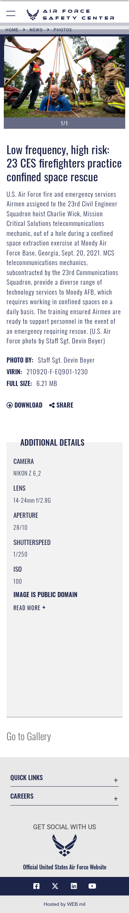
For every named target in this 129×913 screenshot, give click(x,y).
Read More (27, 608)
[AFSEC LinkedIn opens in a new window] (74, 886)
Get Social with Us (64, 827)
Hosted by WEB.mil (64, 904)
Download (27, 404)
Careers (21, 796)
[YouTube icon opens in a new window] (92, 886)
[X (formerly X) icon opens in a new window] (55, 886)
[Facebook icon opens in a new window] (36, 886)
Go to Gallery (29, 735)
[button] (11, 14)
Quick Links (26, 777)
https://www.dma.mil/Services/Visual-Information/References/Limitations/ (55, 694)
